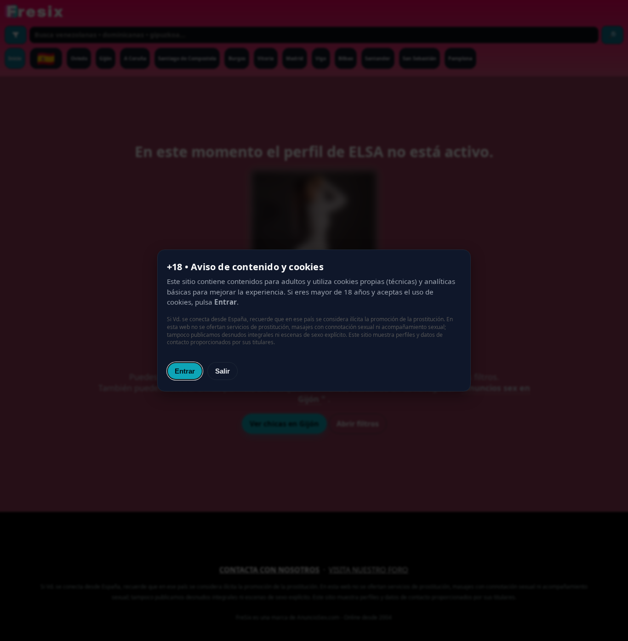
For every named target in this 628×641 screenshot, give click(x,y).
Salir (222, 371)
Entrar (185, 371)
